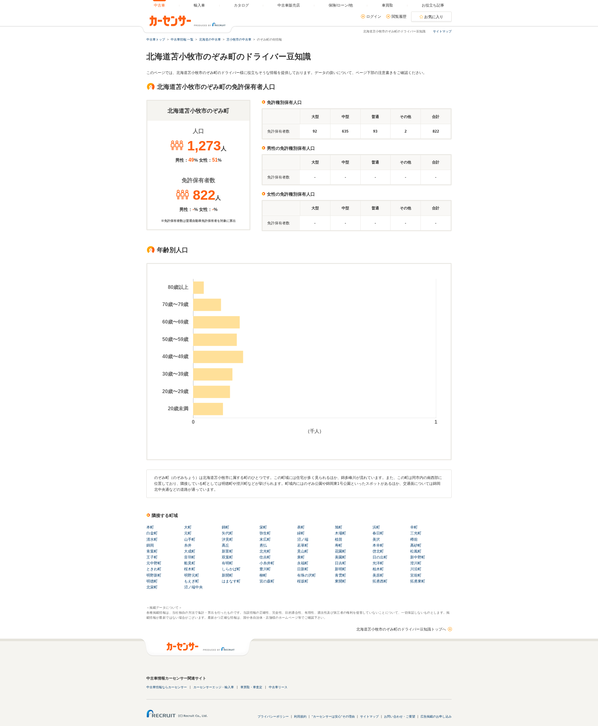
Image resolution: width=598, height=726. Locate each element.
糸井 (188, 545)
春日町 (378, 533)
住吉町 (265, 557)
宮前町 (415, 575)
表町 (301, 527)
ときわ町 (153, 569)
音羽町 (189, 557)
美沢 (376, 539)
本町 (150, 527)
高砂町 (415, 545)
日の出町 (380, 557)
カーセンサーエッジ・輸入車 (213, 687)
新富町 (227, 551)
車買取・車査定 (251, 687)
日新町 (302, 569)
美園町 (340, 557)
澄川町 (415, 563)
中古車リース (278, 687)
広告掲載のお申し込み (436, 716)
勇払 (263, 545)
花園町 (340, 551)
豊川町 (265, 569)
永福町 (302, 563)
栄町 (263, 527)
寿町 (338, 545)
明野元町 (191, 575)
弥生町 (265, 533)
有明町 (227, 563)
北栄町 (152, 587)
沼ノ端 (302, 539)
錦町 (225, 527)
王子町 (152, 557)
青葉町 (152, 551)
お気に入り (434, 17)
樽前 (414, 539)
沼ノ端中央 (193, 587)
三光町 (415, 533)
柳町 (263, 575)
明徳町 (152, 581)
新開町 (227, 575)
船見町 (189, 563)
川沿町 (415, 569)
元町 (188, 533)
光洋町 (378, 563)
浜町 (376, 527)
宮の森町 (266, 581)
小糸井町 (266, 563)
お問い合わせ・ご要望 (399, 716)
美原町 (378, 575)
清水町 (152, 539)
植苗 (338, 539)
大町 (188, 527)
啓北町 (378, 551)
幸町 (414, 527)
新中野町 (417, 557)
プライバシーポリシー (273, 716)
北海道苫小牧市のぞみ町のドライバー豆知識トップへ (401, 629)
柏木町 (378, 569)
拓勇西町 (380, 581)
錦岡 (150, 545)
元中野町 (153, 563)
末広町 (265, 539)
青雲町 (340, 575)
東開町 (340, 581)
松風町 (415, 551)
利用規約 (300, 716)
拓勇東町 (417, 581)
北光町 (265, 551)
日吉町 (340, 563)
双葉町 (227, 557)
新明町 (340, 569)
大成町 (189, 551)
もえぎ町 (191, 581)
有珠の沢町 (306, 575)
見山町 (302, 551)
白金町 (152, 533)
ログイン (373, 16)
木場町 (340, 533)
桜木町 (189, 569)
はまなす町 (231, 581)
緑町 (301, 533)
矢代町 (227, 533)
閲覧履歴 (399, 16)
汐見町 (227, 539)
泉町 (301, 557)
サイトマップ (442, 31)
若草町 (302, 545)
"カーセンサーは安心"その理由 (333, 716)
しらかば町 (231, 569)
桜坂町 (302, 581)
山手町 (189, 539)
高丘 (225, 545)
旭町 (338, 527)
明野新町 (153, 575)
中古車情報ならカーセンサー (166, 687)
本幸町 (378, 545)
